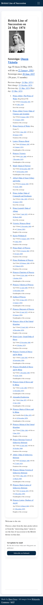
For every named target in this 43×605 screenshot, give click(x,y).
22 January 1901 (25, 70)
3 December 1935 (18, 159)
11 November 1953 (18, 391)
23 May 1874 (24, 88)
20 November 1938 (22, 172)
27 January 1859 (24, 239)
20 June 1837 (28, 73)
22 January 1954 (17, 315)
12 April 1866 (23, 288)
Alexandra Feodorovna (21, 397)
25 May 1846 (24, 430)
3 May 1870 (23, 476)
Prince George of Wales (21, 126)
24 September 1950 (18, 360)
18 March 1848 (24, 506)
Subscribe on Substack (21, 553)
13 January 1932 (17, 303)
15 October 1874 (25, 85)
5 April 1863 (23, 357)
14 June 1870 (23, 300)
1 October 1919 (17, 278)
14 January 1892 (19, 120)
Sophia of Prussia (19, 297)
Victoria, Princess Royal (21, 223)
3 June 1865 (23, 132)
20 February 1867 (24, 144)
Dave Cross (12, 599)
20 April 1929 (18, 254)
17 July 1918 (16, 403)
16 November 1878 (22, 418)
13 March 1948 (17, 479)
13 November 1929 (18, 291)
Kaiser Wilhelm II (19, 235)
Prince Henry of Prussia (21, 248)
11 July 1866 (23, 388)
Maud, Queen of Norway (22, 165)
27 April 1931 (18, 463)
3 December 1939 (19, 509)
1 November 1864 (25, 373)
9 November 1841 (25, 102)
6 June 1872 (23, 400)
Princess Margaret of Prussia (23, 309)
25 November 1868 (25, 342)
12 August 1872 (24, 491)
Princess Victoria (19, 153)
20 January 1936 (17, 135)
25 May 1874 (17, 91)
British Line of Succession (13, 3)
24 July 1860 (23, 275)
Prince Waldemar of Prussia (23, 260)
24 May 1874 (27, 82)
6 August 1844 (24, 184)
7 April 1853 (23, 214)
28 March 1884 (17, 217)
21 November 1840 (25, 226)
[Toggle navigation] (39, 3)
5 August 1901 (21, 229)
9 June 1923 (16, 433)
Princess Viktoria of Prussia (23, 284)
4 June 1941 (17, 242)
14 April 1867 (23, 445)
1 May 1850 (23, 199)
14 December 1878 (18, 330)
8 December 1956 (19, 494)
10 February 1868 (24, 263)
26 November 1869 (25, 169)
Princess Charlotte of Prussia (23, 272)
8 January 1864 (24, 117)
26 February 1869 (24, 461)
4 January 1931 (18, 147)
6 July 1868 (23, 156)
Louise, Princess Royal (21, 141)
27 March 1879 (18, 266)
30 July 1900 (18, 187)
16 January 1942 (17, 202)
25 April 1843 (24, 327)
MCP (12, 602)
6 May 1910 (20, 105)
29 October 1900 (17, 448)
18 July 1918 (18, 376)
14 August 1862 (24, 251)
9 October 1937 (21, 345)
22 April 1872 (23, 312)
